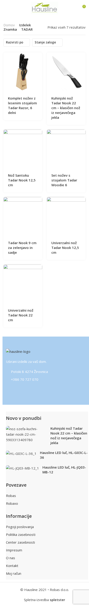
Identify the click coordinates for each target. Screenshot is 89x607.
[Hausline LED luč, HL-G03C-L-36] (21, 453)
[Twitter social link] (24, 390)
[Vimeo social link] (30, 390)
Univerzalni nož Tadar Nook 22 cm (20, 315)
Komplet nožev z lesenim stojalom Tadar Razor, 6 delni (22, 105)
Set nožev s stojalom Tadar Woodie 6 (64, 180)
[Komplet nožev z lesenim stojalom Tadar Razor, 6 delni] (22, 71)
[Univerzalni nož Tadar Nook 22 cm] (22, 283)
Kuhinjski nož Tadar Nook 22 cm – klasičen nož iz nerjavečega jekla (65, 108)
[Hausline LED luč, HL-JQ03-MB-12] (22, 468)
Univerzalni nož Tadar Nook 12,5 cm (65, 247)
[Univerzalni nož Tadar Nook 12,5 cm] (66, 216)
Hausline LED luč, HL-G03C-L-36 (64, 455)
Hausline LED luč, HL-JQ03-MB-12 (64, 469)
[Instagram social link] (13, 390)
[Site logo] (44, 8)
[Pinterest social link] (18, 390)
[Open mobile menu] (5, 8)
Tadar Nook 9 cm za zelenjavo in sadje (22, 247)
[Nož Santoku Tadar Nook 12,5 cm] (22, 148)
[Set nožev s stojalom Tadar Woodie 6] (66, 148)
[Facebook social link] (7, 390)
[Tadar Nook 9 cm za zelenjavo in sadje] (22, 216)
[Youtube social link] (36, 390)
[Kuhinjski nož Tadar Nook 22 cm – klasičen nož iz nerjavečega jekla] (66, 71)
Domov (9, 25)
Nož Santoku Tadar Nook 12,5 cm (22, 180)
